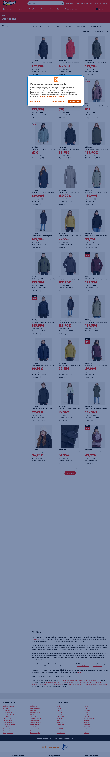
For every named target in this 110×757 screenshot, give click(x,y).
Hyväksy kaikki (74, 101)
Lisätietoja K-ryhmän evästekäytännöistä (51, 96)
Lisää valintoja (35, 101)
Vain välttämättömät (58, 101)
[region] (56, 91)
